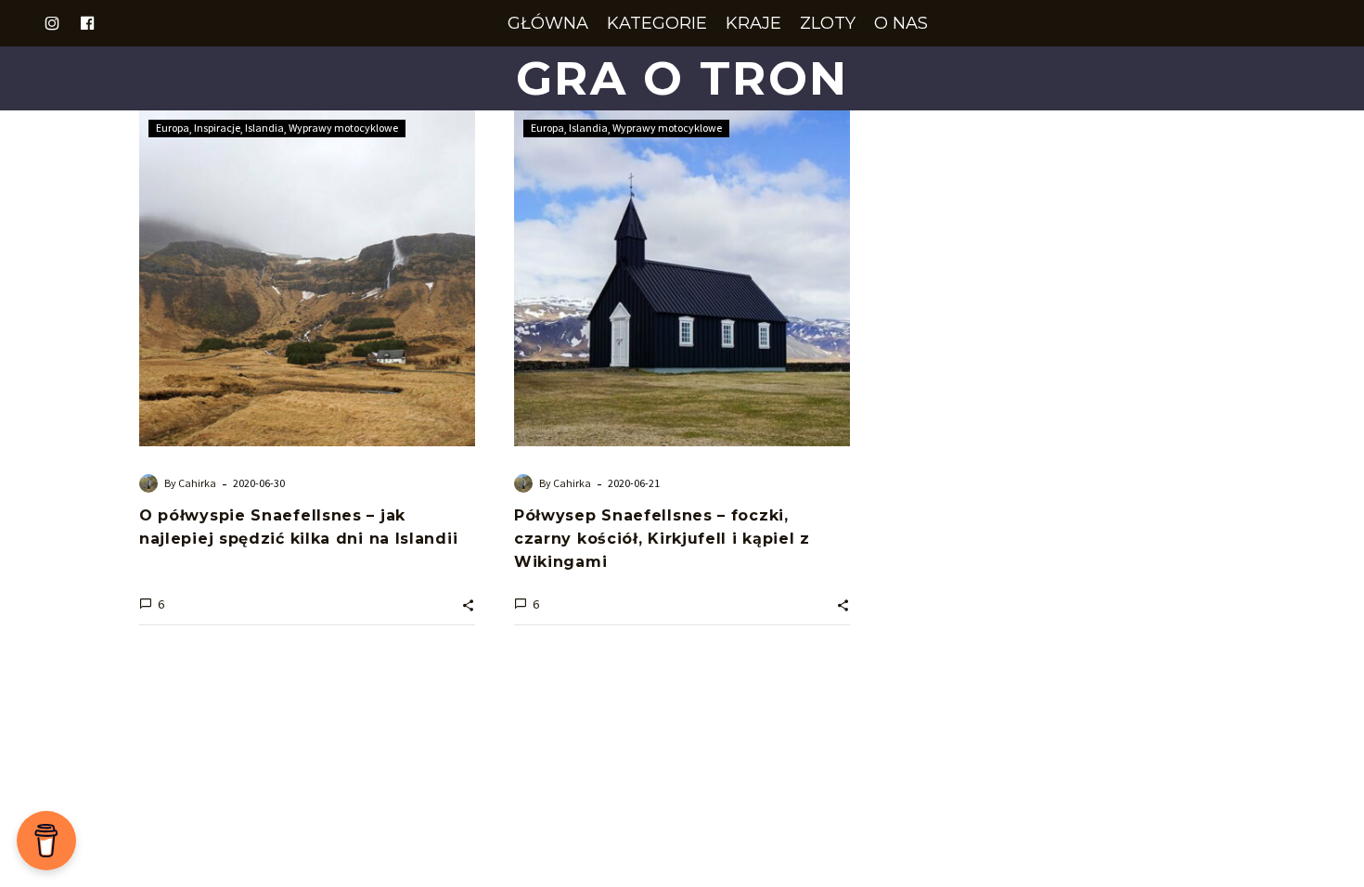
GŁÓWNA (548, 23)
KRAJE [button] (753, 23)
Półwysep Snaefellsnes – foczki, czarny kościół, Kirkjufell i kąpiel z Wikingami (662, 539)
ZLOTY (828, 23)
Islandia (264, 128)
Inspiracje (217, 128)
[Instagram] (52, 23)
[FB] (87, 23)
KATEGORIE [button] (657, 23)
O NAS (901, 23)
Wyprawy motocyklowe (343, 128)
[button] (468, 603)
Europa (172, 128)
